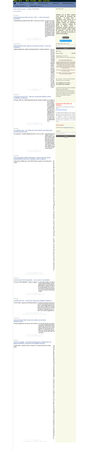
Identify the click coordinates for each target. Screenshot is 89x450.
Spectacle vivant (55, 3)
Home (15, 2)
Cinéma (21, 3)
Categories (29, 9)
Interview (32, 3)
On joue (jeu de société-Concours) (68, 3)
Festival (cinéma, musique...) (43, 3)
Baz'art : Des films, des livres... (20, 9)
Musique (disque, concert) (35, 6)
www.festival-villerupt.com (61, 109)
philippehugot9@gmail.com (68, 127)
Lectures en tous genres (20, 6)
